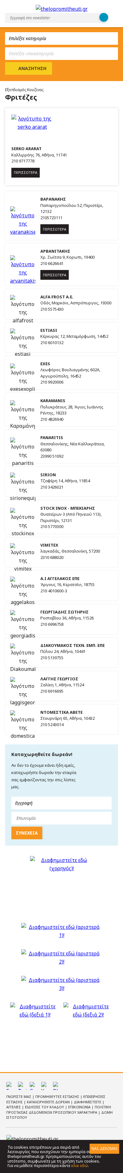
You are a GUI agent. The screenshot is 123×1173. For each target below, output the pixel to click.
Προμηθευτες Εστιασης (57, 1096)
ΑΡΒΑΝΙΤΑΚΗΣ (55, 251)
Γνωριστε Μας (19, 1096)
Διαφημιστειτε (88, 1102)
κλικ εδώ (79, 1165)
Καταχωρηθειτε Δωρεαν (49, 1102)
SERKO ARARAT (26, 148)
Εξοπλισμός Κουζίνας (24, 89)
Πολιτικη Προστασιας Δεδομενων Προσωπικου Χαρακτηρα (58, 1110)
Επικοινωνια (79, 1107)
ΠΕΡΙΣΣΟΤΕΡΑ (25, 172)
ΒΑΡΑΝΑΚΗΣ (53, 199)
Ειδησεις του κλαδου (45, 1107)
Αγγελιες (14, 1107)
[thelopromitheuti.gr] (62, 8)
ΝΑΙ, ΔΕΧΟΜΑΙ (104, 1148)
